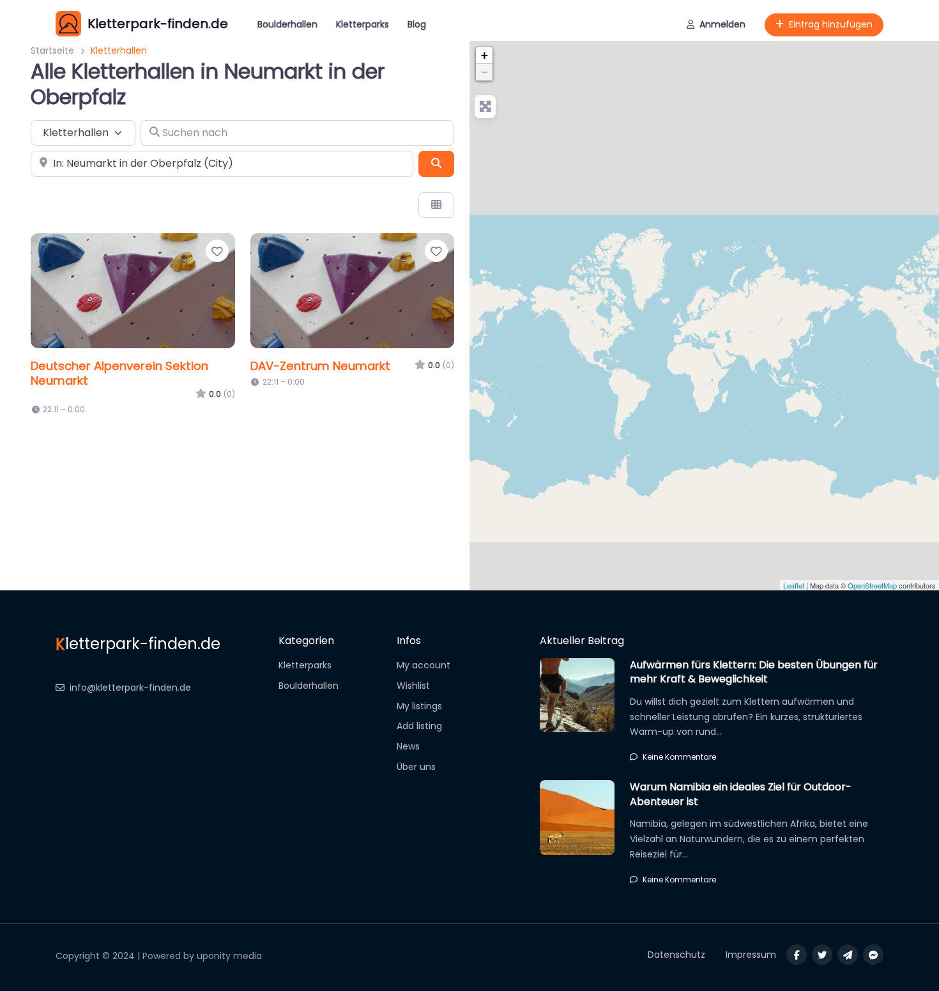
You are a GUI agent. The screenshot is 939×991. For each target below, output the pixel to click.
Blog (417, 24)
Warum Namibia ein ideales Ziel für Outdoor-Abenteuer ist (740, 794)
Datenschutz (676, 954)
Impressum (751, 954)
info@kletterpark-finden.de (130, 687)
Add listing (419, 725)
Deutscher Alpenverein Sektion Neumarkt (119, 373)
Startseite (52, 50)
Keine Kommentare (679, 756)
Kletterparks (362, 24)
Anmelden (722, 24)
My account (423, 665)
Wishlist (413, 685)
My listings (419, 706)
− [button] (484, 72)
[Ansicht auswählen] (436, 205)
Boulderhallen (287, 24)
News (408, 746)
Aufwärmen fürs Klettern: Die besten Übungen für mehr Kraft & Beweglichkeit (754, 671)
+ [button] (484, 55)
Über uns (416, 766)
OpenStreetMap (872, 585)
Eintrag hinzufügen (831, 24)
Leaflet (793, 585)
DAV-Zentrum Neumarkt (320, 366)
